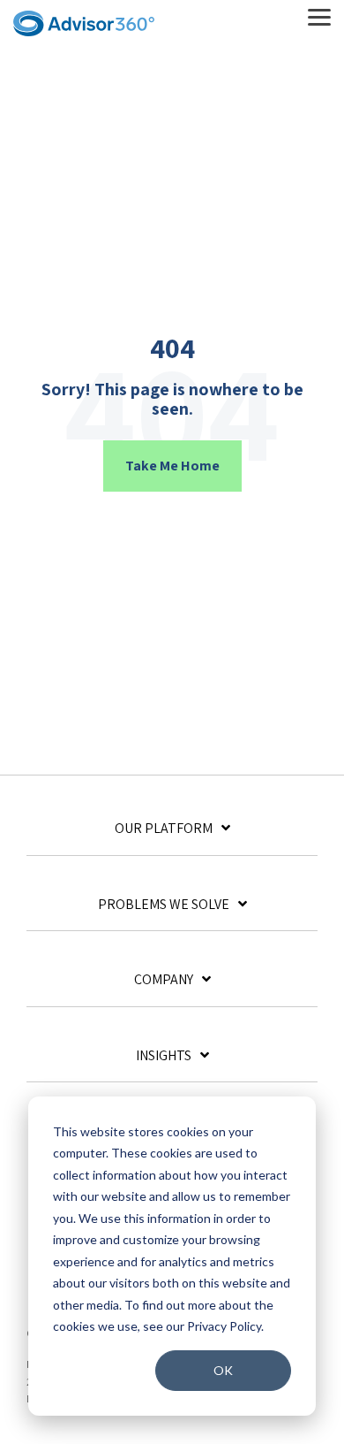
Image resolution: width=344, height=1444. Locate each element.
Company (163, 980)
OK (223, 1370)
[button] (319, 16)
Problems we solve (163, 904)
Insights (163, 1056)
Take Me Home (172, 465)
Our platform (164, 828)
